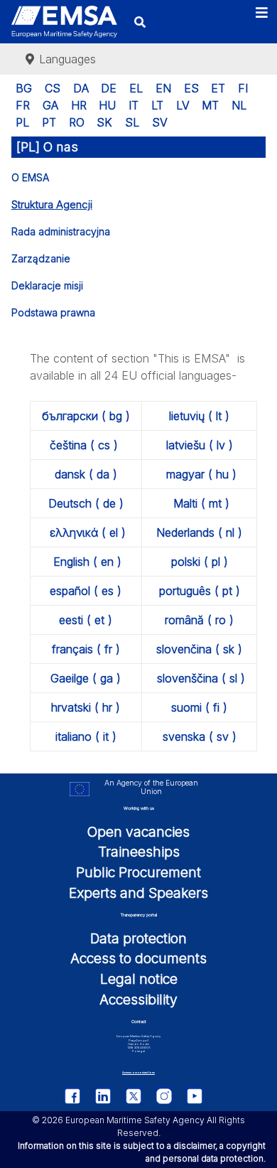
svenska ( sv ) (200, 736)
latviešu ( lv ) (199, 445)
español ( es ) (85, 591)
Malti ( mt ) (201, 503)
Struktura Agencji (51, 204)
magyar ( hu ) (201, 474)
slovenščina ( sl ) (201, 678)
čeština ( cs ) (84, 445)
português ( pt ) (199, 591)
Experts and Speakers (138, 892)
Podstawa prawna (53, 312)
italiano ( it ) (85, 736)
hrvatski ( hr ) (85, 707)
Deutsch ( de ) (86, 503)
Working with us (139, 807)
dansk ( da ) (86, 474)
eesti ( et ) (85, 620)
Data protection (138, 938)
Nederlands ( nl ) (199, 532)
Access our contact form (138, 1072)
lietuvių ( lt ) (199, 416)
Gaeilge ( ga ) (85, 678)
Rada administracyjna (60, 231)
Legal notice (139, 978)
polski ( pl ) (199, 561)
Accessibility (138, 999)
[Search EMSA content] (140, 22)
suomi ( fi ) (199, 707)
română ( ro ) (199, 620)
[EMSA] (64, 22)
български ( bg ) (86, 416)
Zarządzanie (40, 258)
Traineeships (139, 851)
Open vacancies (138, 831)
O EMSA (30, 177)
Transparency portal (139, 914)
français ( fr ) (86, 649)
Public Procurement (138, 872)
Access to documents (138, 958)
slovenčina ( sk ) (199, 649)
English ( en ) (87, 561)
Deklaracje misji (47, 285)
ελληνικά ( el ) (88, 532)
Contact (138, 1021)
